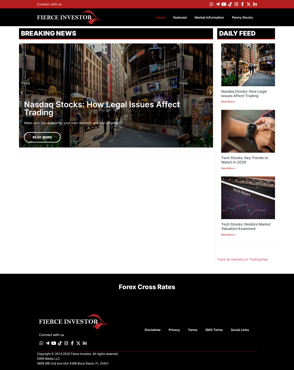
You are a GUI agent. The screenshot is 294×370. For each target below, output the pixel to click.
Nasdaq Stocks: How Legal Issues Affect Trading (244, 93)
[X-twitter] (248, 4)
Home (160, 17)
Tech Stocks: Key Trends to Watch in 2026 (244, 160)
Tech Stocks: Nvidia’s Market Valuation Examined (246, 226)
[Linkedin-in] (255, 4)
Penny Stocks (242, 17)
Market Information (209, 17)
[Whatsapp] (211, 4)
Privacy (174, 330)
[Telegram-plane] (217, 4)
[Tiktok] (230, 4)
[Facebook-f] (242, 4)
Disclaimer (153, 330)
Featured (180, 17)
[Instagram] (236, 4)
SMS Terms (214, 330)
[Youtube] (224, 4)
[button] (21, 92)
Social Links (240, 330)
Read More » (228, 101)
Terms (192, 330)
